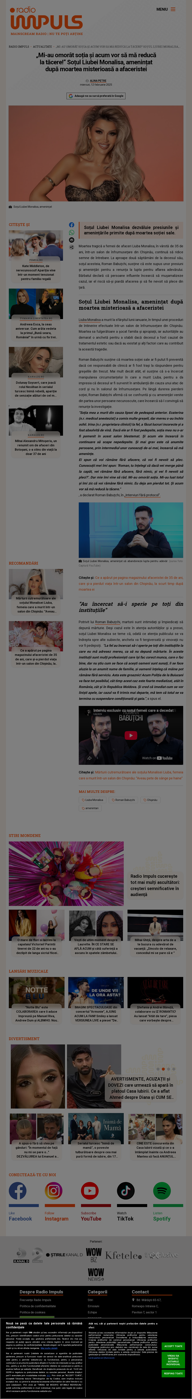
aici (48, 1375)
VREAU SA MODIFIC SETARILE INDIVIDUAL (173, 1360)
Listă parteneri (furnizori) (101, 1358)
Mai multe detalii (49, 1348)
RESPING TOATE (173, 1373)
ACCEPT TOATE (173, 1346)
